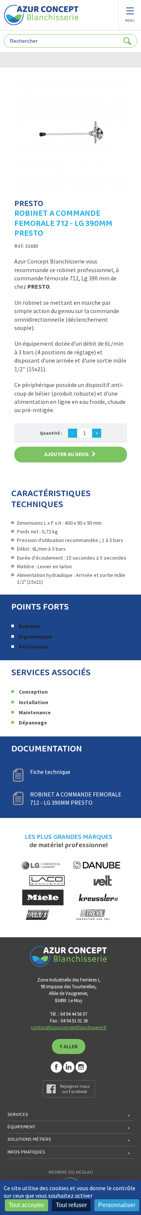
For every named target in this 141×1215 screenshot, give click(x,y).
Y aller (68, 1046)
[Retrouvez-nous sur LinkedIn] (68, 1067)
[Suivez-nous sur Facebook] (56, 1067)
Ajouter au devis (66, 454)
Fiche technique (50, 771)
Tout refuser (71, 1205)
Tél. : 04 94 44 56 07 (68, 1014)
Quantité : (51, 433)
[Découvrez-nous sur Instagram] (81, 1067)
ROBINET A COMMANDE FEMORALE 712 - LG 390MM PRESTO (75, 798)
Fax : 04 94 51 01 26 (69, 1021)
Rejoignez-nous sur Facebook (74, 1088)
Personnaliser (116, 1205)
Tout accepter (26, 1205)
